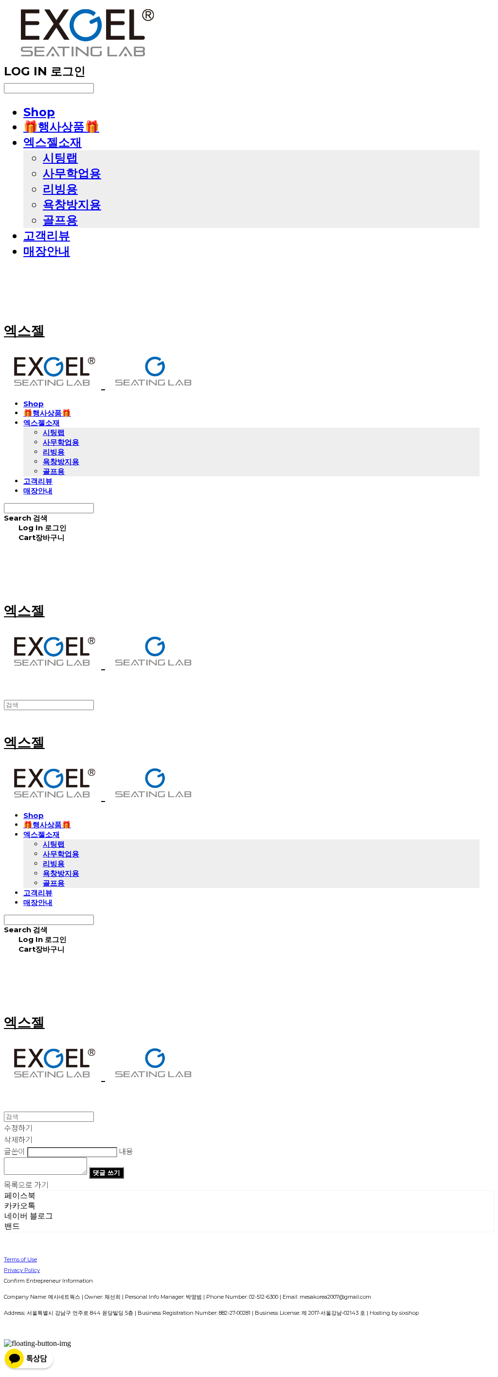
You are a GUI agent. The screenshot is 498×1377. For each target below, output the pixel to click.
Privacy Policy (22, 1270)
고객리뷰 (46, 235)
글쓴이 (14, 1151)
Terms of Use (20, 1259)
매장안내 (46, 251)
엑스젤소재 (52, 142)
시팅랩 (60, 158)
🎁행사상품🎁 (61, 127)
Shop (39, 112)
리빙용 (60, 189)
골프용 (60, 220)
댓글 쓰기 (106, 1172)
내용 (126, 1151)
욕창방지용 (72, 204)
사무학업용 (72, 173)
